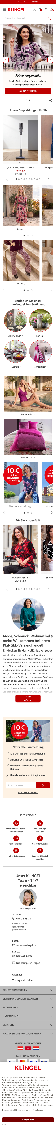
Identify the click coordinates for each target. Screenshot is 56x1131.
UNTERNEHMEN (11, 1016)
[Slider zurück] (6, 60)
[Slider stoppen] (51, 100)
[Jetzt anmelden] (43, 785)
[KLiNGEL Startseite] (16, 9)
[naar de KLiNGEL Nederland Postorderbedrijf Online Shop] (36, 1048)
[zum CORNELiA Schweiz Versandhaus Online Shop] (28, 1048)
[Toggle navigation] (4, 9)
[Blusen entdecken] (28, 60)
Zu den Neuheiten (28, 90)
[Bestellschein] (46, 9)
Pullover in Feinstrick (20, 577)
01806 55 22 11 (24, 918)
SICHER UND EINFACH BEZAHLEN (20, 998)
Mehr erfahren (28, 698)
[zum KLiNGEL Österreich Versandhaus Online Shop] (20, 1048)
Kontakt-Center (24, 955)
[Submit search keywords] (49, 18)
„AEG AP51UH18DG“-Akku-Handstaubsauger (20, 167)
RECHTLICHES (10, 1007)
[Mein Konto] (34, 9)
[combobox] (28, 18)
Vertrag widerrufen (22, 980)
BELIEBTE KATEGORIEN (15, 990)
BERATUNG (8, 1025)
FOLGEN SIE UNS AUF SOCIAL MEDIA (22, 1033)
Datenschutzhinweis (28, 792)
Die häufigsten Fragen (28, 963)
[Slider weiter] (50, 60)
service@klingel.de (26, 945)
